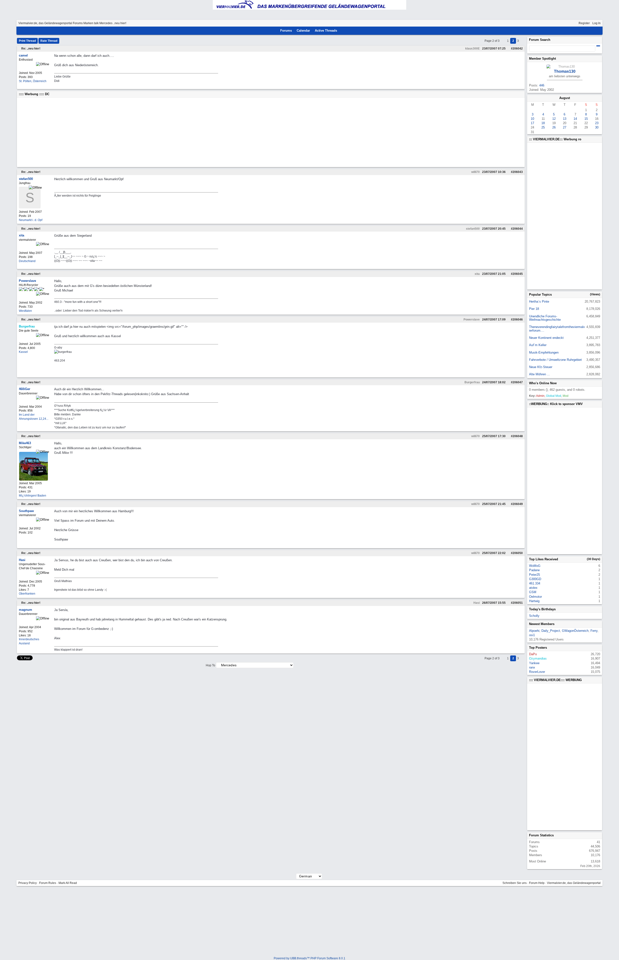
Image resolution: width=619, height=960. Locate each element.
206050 (518, 553)
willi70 (475, 172)
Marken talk (91, 23)
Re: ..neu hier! (30, 48)
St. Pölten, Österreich (32, 81)
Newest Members (541, 624)
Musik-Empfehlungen (544, 352)
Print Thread (27, 41)
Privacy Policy (27, 883)
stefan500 (473, 228)
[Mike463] (33, 479)
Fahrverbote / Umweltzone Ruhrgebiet (555, 360)
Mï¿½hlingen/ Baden (32, 495)
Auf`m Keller (537, 345)
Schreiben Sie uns (514, 883)
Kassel (23, 352)
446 (541, 85)
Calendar (303, 30)
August (564, 98)
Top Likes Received (543, 559)
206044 (518, 228)
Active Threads (326, 30)
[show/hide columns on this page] (600, 30)
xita (477, 274)
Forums (78, 23)
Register (584, 23)
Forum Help (537, 883)
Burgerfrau (472, 382)
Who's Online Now (543, 383)
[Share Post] (507, 48)
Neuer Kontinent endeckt (546, 338)
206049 (518, 504)
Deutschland (27, 261)
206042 (518, 48)
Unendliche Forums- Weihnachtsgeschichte (545, 317)
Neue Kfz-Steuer (540, 367)
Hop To (210, 665)
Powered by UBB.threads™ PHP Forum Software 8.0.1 (309, 958)
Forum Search (539, 40)
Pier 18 (534, 309)
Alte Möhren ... (539, 374)
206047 (518, 382)
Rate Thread (48, 41)
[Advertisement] (164, 132)
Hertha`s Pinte (539, 301)
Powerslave (472, 319)
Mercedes (105, 23)
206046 (518, 319)
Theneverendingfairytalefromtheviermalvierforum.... (557, 328)
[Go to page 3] (522, 41)
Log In (596, 23)
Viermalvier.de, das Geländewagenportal (45, 23)
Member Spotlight (542, 58)
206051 (518, 602)
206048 (518, 436)
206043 (518, 172)
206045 (518, 274)
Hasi (476, 602)
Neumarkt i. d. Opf (30, 220)
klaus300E (472, 48)
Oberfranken (27, 593)
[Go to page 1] (503, 41)
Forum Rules (47, 883)
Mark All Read (68, 883)
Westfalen (25, 311)
